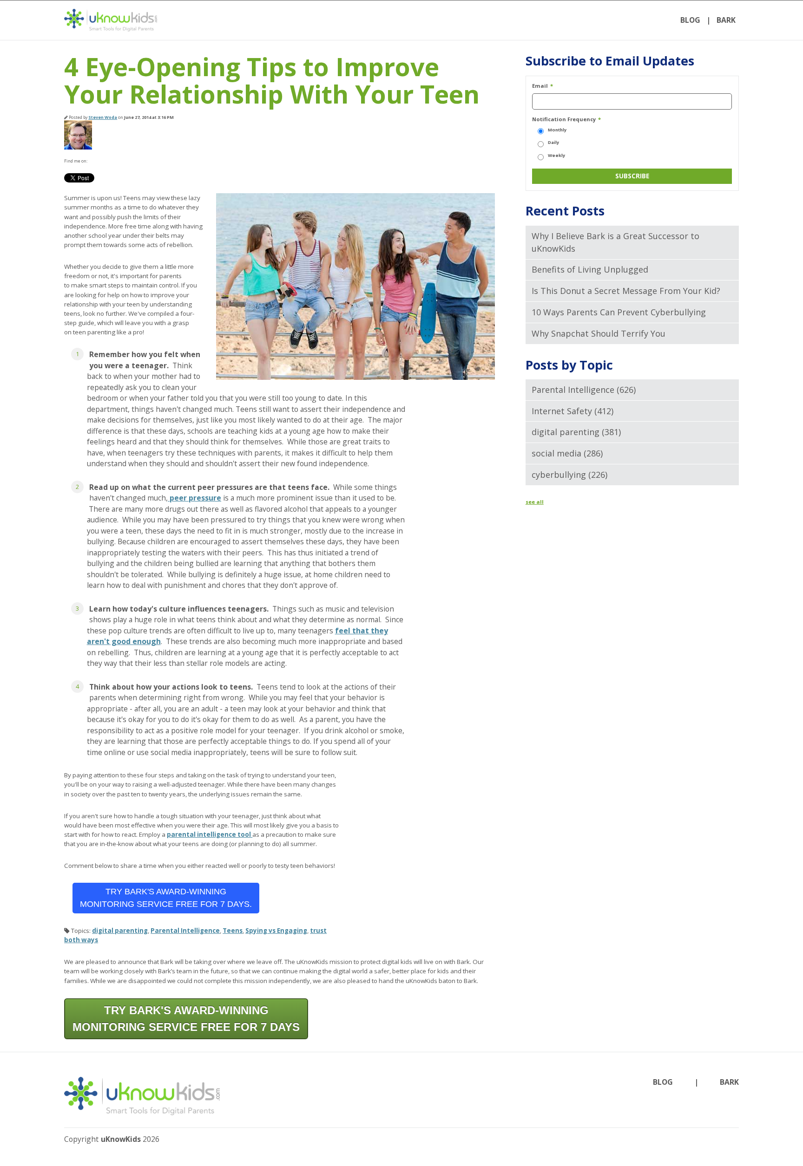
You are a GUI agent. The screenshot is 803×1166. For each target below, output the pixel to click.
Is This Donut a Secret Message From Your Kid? (626, 290)
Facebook (93, 161)
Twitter (118, 161)
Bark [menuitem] (726, 20)
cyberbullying (569, 474)
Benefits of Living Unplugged (590, 269)
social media (567, 453)
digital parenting (120, 930)
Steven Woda (102, 117)
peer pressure (194, 498)
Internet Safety (572, 411)
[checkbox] (632, 143)
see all (535, 501)
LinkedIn (106, 161)
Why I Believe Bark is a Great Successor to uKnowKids (615, 242)
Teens (233, 930)
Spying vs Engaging (276, 930)
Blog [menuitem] (690, 20)
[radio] (632, 130)
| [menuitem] (709, 20)
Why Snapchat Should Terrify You (598, 333)
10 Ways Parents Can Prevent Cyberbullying (619, 312)
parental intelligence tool (209, 834)
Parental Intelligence (185, 930)
